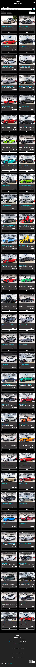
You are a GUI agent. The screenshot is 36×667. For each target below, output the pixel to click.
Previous (2, 20)
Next (16, 20)
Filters (32, 7)
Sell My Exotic (21, 648)
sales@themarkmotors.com (17, 643)
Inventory (16, 648)
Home (13, 648)
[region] (14, 13)
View (9, 32)
